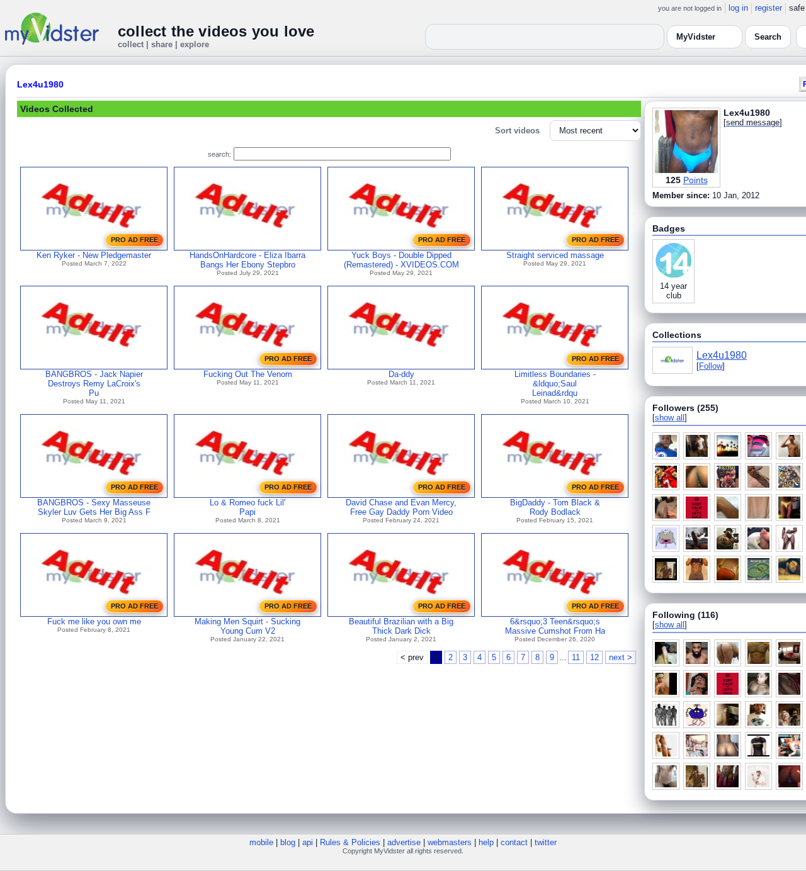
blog (287, 842)
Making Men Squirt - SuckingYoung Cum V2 (247, 626)
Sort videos (517, 130)
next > (620, 657)
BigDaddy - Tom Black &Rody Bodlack (555, 507)
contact (514, 842)
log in (738, 8)
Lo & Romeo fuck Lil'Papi (247, 507)
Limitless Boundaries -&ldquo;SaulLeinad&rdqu (555, 383)
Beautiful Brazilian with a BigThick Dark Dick (401, 626)
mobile (261, 842)
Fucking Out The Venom (247, 374)
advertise (404, 842)
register (768, 8)
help (486, 842)
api (307, 842)
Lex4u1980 (40, 84)
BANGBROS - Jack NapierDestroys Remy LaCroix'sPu (94, 383)
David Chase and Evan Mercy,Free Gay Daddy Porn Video (401, 507)
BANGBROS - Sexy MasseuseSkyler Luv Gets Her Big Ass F (93, 507)
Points (695, 180)
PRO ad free (134, 240)
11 (576, 657)
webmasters (450, 842)
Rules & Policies (350, 842)
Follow (710, 366)
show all (669, 417)
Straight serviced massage (555, 255)
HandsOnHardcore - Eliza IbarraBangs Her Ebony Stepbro (247, 259)
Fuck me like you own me (94, 621)
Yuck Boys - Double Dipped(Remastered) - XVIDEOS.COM (401, 259)
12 (594, 657)
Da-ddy (401, 374)
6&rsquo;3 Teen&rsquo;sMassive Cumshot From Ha (555, 626)
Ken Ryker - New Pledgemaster (94, 255)
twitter (546, 842)
